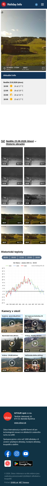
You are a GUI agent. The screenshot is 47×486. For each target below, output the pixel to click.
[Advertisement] (23, 120)
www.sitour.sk (20, 423)
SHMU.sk (14, 482)
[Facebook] (7, 454)
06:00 (5, 257)
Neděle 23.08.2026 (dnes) (20, 141)
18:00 (37, 257)
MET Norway (24, 482)
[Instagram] (16, 454)
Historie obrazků (15, 144)
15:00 (29, 257)
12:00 (21, 257)
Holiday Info (9, 2)
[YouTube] (25, 454)
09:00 (13, 257)
